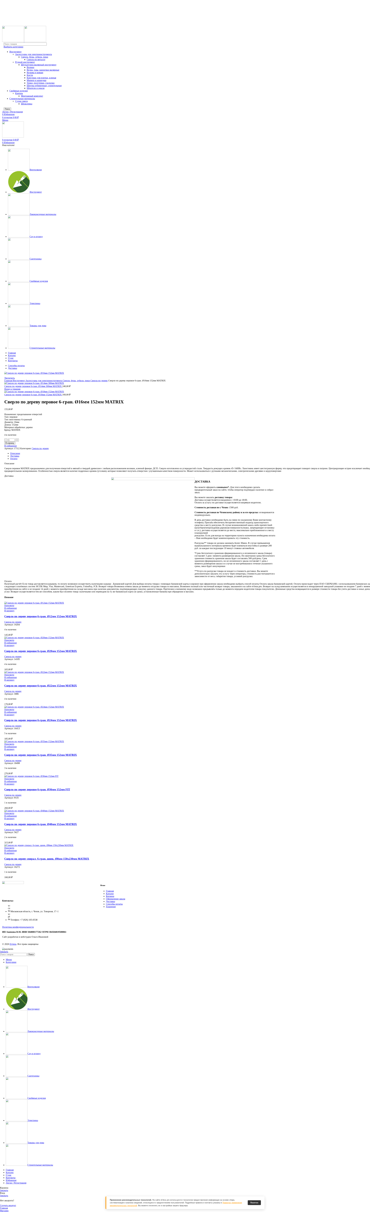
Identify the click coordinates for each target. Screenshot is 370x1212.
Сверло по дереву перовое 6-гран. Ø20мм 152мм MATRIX (40, 651)
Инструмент (15, 51)
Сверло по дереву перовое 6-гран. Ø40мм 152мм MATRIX (40, 824)
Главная (8, 380)
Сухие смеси (21, 101)
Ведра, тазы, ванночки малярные (43, 70)
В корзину (9, 443)
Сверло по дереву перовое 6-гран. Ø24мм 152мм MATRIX (40, 720)
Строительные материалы (22, 98)
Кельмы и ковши (35, 72)
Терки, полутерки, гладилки (40, 83)
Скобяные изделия (18, 91)
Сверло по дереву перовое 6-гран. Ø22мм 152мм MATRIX (40, 685)
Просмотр (9, 605)
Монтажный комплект (32, 96)
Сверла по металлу (36, 59)
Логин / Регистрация (16, 1183)
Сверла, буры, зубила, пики (34, 57)
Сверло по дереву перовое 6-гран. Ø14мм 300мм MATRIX (33, 386)
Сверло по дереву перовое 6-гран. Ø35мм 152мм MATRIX (40, 754)
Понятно (254, 1203)
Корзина (110, 896)
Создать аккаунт (8, 1205)
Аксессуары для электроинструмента (33, 54)
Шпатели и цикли (36, 88)
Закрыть (4, 951)
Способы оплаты (114, 904)
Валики (30, 67)
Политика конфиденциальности (18, 927)
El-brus (13, 944)
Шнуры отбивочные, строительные (44, 85)
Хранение (111, 906)
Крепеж (19, 93)
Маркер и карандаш (36, 80)
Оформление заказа (115, 899)
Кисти (30, 75)
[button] (9, 610)
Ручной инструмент (25, 62)
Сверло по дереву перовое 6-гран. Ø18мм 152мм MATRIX (33, 394)
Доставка (110, 901)
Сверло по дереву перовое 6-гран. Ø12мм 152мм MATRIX (40, 616)
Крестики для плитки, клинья (41, 78)
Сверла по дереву (99, 380)
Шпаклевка (26, 104)
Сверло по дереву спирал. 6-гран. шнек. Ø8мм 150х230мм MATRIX (46, 858)
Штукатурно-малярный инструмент (38, 64)
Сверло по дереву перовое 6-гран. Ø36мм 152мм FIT (37, 789)
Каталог (110, 893)
